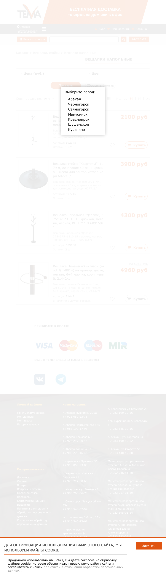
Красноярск (78, 119)
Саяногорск (78, 109)
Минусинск (77, 114)
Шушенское (78, 124)
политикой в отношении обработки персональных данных (65, 568)
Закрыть (148, 546)
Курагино (76, 129)
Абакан (74, 99)
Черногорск (78, 104)
